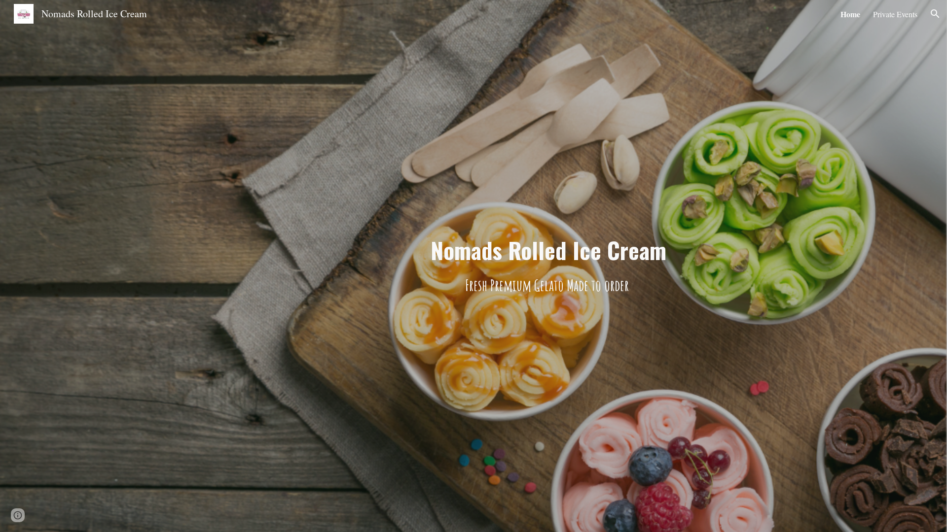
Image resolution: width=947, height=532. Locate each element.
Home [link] (850, 14)
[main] (548, 266)
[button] (935, 14)
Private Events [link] (895, 14)
